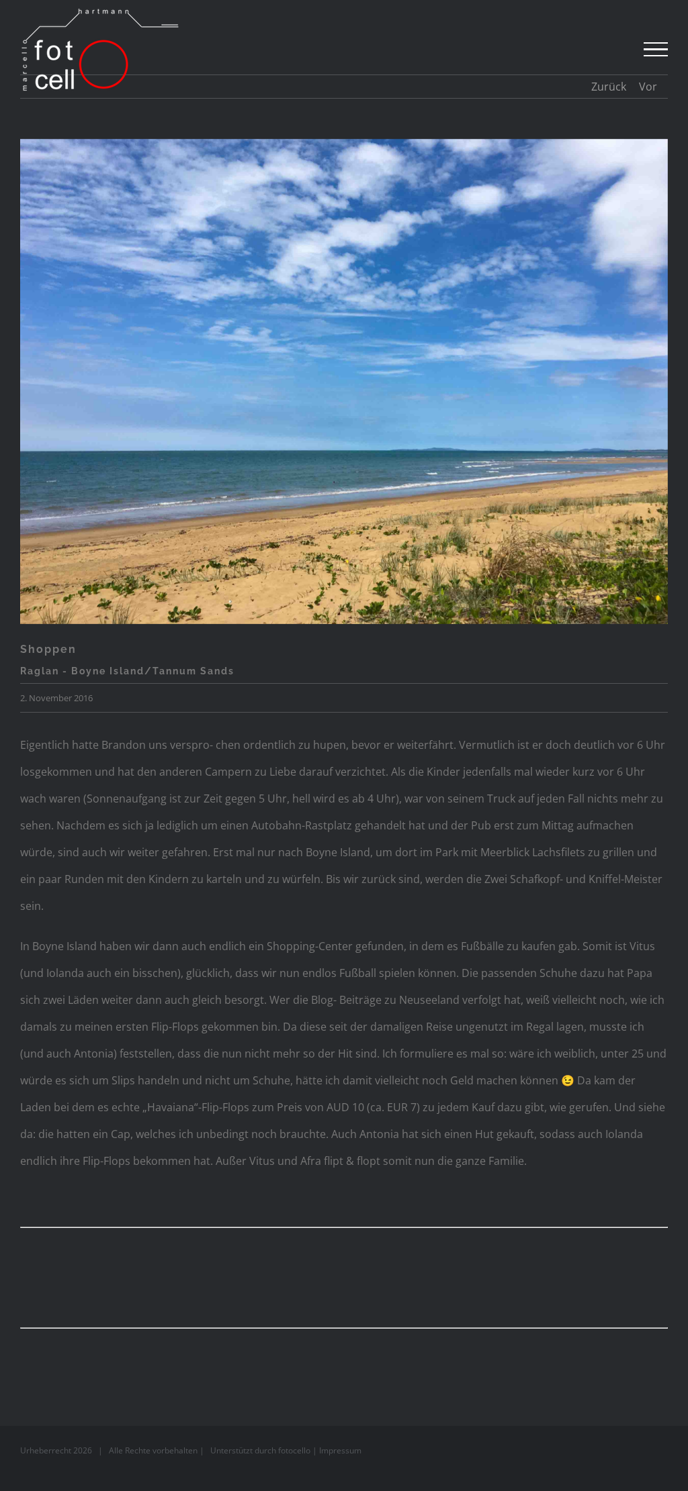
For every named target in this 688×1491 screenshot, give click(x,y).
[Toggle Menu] (655, 49)
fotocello (294, 1450)
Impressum (340, 1450)
